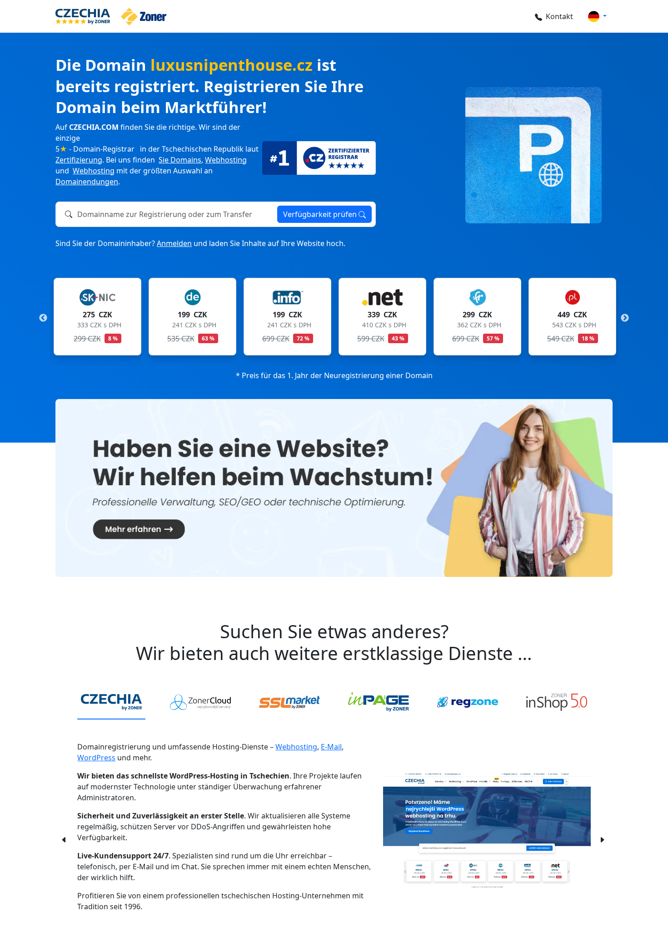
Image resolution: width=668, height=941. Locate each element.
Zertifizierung (78, 160)
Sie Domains (180, 160)
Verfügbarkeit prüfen (321, 214)
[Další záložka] (602, 838)
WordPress (96, 758)
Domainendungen (86, 182)
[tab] (111, 702)
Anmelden (174, 243)
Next (624, 318)
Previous (43, 318)
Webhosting (226, 160)
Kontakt (559, 16)
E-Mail (331, 747)
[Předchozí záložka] (64, 838)
